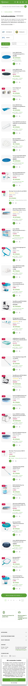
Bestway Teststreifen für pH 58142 (18, 191)
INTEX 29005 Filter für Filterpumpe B (18, 485)
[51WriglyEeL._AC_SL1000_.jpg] (6, 400)
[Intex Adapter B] (6, 92)
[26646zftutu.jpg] (6, 305)
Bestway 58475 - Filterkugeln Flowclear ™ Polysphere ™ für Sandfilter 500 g (20, 139)
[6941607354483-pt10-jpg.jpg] (6, 143)
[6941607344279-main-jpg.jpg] (6, 526)
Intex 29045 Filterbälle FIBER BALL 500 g (18, 266)
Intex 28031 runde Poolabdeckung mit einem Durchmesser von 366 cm (19, 70)
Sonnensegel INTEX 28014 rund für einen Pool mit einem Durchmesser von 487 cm (19, 156)
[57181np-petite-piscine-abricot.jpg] (6, 343)
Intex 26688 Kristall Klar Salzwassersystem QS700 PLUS (19, 414)
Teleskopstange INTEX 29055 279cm (18, 467)
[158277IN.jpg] (6, 562)
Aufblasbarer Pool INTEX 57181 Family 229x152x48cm (20, 339)
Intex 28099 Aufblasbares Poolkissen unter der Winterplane (19, 541)
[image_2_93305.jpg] (6, 109)
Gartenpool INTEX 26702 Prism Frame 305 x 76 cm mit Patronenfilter (19, 209)
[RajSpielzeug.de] (1, 11)
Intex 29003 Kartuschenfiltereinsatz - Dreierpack (19, 229)
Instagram (14, 656)
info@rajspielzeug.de (20, 649)
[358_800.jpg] (4, 453)
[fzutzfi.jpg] (6, 213)
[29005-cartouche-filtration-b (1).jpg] (6, 489)
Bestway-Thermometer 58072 (17, 451)
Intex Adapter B (17, 88)
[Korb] (23, 2)
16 (19, 600)
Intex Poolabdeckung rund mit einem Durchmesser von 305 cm (19, 396)
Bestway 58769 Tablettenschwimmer (18, 522)
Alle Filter (6, 44)
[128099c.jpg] (6, 545)
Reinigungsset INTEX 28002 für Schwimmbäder (19, 318)
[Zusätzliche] (22, 600)
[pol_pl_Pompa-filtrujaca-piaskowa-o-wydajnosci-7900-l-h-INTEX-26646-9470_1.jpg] (6, 379)
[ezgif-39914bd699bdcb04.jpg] (6, 322)
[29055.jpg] (6, 471)
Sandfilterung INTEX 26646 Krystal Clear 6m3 (19, 302)
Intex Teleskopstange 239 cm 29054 (19, 357)
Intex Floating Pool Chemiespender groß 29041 (18, 283)
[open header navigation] (26, 2)
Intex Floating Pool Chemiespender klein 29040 (18, 576)
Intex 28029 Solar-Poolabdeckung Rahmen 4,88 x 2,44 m (19, 105)
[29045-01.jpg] (6, 270)
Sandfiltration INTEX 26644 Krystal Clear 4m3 (20, 376)
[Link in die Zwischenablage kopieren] (19, 64)
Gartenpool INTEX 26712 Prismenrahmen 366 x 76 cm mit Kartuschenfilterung (19, 504)
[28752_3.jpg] (6, 74)
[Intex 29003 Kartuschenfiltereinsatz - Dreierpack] (6, 233)
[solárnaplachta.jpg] (6, 160)
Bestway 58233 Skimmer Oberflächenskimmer (19, 173)
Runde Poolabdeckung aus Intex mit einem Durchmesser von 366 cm (19, 433)
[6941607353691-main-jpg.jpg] (4, 193)
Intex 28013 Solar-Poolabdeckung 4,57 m (18, 53)
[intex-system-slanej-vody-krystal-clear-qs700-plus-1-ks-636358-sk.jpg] (6, 418)
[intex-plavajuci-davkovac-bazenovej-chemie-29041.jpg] (6, 287)
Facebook (5, 656)
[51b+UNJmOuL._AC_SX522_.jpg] (6, 252)
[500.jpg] (6, 361)
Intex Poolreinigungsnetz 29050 (19, 248)
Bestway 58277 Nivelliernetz (16, 558)
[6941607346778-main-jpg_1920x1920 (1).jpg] (6, 177)
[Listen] (15, 2)
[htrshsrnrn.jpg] (6, 57)
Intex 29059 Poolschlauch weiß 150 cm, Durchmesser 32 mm (19, 122)
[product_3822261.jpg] (6, 580)
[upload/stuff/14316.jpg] (6, 126)
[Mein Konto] (17, 2)
